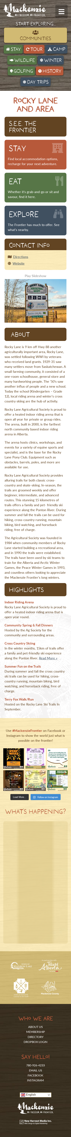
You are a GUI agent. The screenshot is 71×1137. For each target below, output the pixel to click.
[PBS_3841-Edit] (35, 300)
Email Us (35, 1070)
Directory (36, 1037)
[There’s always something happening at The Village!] (35, 758)
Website (19, 263)
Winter (53, 60)
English (30, 1094)
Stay (16, 49)
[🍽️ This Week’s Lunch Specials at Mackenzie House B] (35, 780)
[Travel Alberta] (50, 970)
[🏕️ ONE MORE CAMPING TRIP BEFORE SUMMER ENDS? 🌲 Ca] (57, 780)
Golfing (23, 71)
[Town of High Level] (21, 996)
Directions (20, 256)
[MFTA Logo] (24, 15)
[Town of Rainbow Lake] (21, 968)
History (52, 71)
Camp (59, 49)
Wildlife (24, 60)
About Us (35, 1027)
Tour (36, 49)
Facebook (35, 1075)
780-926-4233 (35, 1065)
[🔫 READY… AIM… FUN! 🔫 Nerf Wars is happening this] (13, 758)
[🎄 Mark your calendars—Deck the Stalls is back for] (13, 780)
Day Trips (38, 82)
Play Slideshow (35, 275)
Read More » (48, 658)
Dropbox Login (35, 1042)
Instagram (35, 1080)
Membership (35, 1032)
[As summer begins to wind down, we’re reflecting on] (57, 758)
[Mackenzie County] (50, 993)
